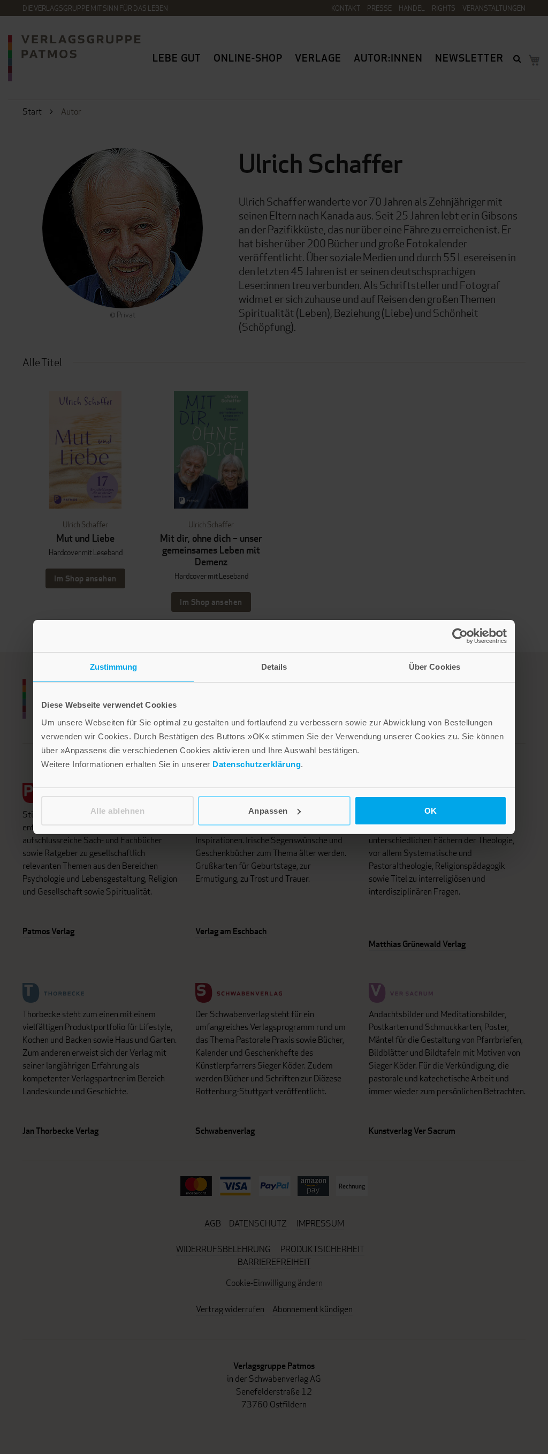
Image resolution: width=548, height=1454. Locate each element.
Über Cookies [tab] (434, 666)
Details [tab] (274, 666)
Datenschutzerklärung (256, 764)
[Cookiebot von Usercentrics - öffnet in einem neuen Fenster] (460, 636)
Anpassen (268, 810)
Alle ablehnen (117, 810)
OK (430, 810)
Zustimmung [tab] (114, 666)
